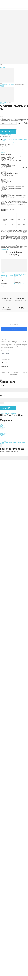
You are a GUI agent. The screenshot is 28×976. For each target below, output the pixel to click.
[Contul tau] (26, 2)
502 (4, 140)
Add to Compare (4, 275)
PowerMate (12, 139)
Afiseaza (2, 403)
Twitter (6, 442)
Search (26, 458)
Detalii (2, 249)
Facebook (2, 442)
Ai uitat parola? (3, 411)
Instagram (10, 442)
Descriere (3, 152)
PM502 (16, 139)
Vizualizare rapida (4, 276)
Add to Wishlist (8, 134)
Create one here (8, 412)
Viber (17, 142)
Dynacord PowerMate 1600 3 (6, 284)
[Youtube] (18, 377)
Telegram (13, 142)
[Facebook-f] (13, 377)
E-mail (5, 142)
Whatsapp (9, 142)
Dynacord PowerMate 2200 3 (19, 283)
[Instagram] (15, 377)
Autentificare (8, 408)
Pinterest (19, 442)
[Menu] (1, 2)
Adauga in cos (4, 283)
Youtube (14, 442)
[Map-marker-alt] (10, 377)
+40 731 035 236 (5, 353)
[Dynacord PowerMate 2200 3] (20, 265)
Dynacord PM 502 (7, 139)
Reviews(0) (6, 249)
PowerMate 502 (20, 139)
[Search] (21, 2)
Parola (2, 395)
